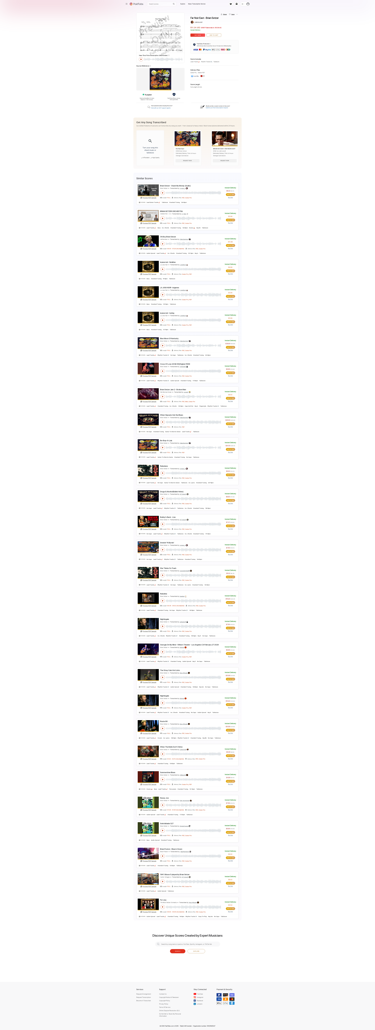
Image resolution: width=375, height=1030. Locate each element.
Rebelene (164, 466)
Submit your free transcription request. (217, 107)
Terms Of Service (164, 1007)
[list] (242, 4)
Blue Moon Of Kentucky (169, 338)
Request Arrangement (143, 994)
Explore (196, 951)
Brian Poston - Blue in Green (171, 849)
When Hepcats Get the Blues (171, 415)
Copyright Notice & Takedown (169, 997)
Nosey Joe (164, 798)
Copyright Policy (164, 1001)
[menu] (127, 4)
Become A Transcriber (143, 1001)
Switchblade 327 (166, 823)
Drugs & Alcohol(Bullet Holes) (171, 491)
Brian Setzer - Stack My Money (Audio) (175, 186)
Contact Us (162, 994)
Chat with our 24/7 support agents (161, 108)
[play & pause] (141, 59)
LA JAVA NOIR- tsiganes (169, 287)
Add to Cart (214, 35)
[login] (248, 4)
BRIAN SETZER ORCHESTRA (171, 211)
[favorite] (231, 4)
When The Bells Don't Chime (171, 747)
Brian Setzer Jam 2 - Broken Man (173, 389)
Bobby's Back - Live (168, 517)
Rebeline (163, 594)
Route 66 (163, 721)
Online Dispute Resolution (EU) (169, 1010)
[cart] (236, 4)
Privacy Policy (163, 1004)
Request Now (187, 160)
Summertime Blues (167, 772)
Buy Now (198, 35)
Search (177, 951)
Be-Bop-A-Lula (166, 440)
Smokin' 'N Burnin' (167, 543)
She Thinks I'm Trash (168, 568)
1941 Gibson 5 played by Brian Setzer (175, 874)
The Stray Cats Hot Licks (170, 670)
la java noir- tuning (167, 313)
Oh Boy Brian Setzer (168, 237)
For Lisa (163, 900)
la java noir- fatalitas (168, 262)
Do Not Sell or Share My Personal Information (170, 1015)
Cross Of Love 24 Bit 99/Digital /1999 (175, 364)
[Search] (174, 4)
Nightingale (164, 619)
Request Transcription (143, 997)
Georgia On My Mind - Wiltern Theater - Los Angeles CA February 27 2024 (189, 645)
